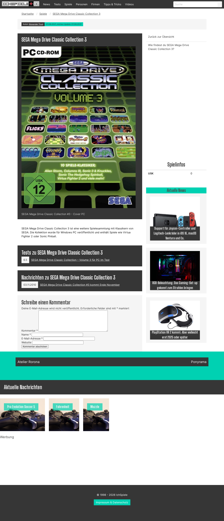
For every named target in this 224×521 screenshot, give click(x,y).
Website (26, 342)
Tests (57, 4)
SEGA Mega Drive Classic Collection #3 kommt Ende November (80, 284)
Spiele (68, 4)
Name (26, 334)
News (46, 4)
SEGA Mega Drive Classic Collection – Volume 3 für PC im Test (70, 259)
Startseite (27, 13)
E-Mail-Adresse (32, 338)
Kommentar (29, 330)
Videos (129, 4)
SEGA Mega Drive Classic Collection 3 (76, 13)
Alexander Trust (36, 24)
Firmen (95, 4)
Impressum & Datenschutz (112, 502)
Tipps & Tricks (112, 4)
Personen (81, 4)
